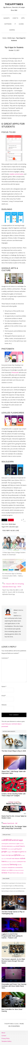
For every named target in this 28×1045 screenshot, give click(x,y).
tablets (11, 870)
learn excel (4, 858)
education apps (13, 527)
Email (4, 695)
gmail (20, 849)
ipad (12, 855)
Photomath (15, 372)
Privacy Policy (5, 1038)
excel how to (20, 846)
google (4, 851)
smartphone (4, 867)
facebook (4, 849)
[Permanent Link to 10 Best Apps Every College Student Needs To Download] (14, 537)
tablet (7, 870)
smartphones (11, 867)
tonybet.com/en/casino (16, 174)
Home (4, 38)
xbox (18, 873)
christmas (22, 843)
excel (14, 846)
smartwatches (19, 867)
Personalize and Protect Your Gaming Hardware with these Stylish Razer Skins (14, 986)
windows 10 (5, 873)
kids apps (23, 855)
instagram (9, 851)
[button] (18, 30)
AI (2, 840)
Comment (5, 658)
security (19, 864)
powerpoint (14, 861)
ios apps (15, 852)
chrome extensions (7, 846)
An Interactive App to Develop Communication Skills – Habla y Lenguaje (12, 576)
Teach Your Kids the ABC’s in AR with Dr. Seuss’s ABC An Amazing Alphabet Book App (13, 592)
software (4, 870)
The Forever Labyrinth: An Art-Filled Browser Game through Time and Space (13, 961)
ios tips (8, 855)
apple (17, 843)
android (7, 839)
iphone (17, 855)
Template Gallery (6, 1041)
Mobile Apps (11, 38)
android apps (17, 840)
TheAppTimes (14, 4)
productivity (6, 864)
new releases (15, 858)
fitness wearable (11, 849)
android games (5, 843)
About (3, 1033)
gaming (16, 849)
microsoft (8, 858)
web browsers (21, 870)
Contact (4, 1035)
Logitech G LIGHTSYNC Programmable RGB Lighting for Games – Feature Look (12, 936)
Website (4, 705)
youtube (21, 873)
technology (15, 870)
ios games (21, 852)
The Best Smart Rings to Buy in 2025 (14, 751)
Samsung (13, 864)
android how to (12, 843)
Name (4, 686)
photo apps (9, 861)
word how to (13, 873)
